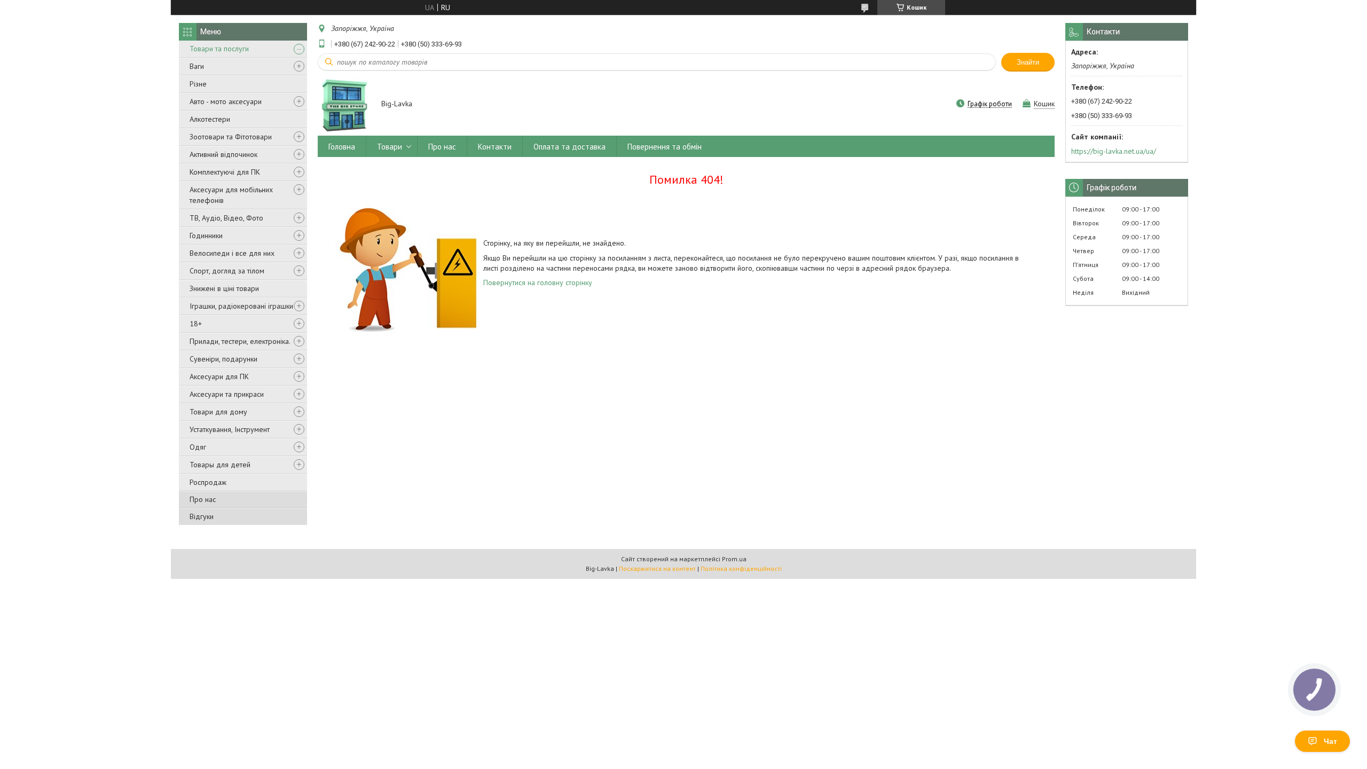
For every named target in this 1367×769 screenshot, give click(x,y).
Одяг (198, 447)
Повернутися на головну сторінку (537, 282)
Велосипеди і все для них (232, 253)
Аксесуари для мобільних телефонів (231, 195)
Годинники (206, 235)
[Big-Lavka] (344, 104)
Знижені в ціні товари (224, 288)
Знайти (1028, 62)
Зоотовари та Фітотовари (231, 137)
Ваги (197, 66)
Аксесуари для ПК (219, 376)
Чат (1330, 741)
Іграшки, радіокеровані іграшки (241, 306)
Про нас (203, 499)
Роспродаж (208, 482)
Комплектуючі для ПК (225, 172)
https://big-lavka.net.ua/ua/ (1113, 151)
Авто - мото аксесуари (226, 101)
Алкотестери (210, 119)
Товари (389, 147)
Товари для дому (218, 412)
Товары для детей (220, 464)
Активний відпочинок (223, 154)
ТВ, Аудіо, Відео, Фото (226, 218)
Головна (341, 147)
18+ (196, 323)
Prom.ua (734, 559)
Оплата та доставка (569, 147)
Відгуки (202, 516)
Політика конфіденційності (741, 568)
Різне (198, 84)
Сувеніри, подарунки (223, 359)
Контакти (495, 147)
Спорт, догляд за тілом (227, 271)
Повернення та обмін (664, 147)
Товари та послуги (219, 48)
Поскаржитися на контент (657, 568)
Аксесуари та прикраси (227, 394)
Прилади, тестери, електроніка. (240, 341)
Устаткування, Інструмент (230, 429)
